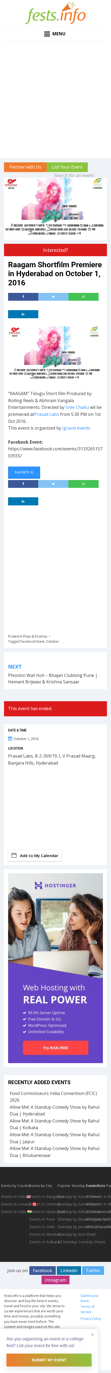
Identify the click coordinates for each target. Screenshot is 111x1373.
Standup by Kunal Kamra (71, 1196)
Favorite (22, 472)
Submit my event (49, 1360)
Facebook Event (32, 641)
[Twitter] (53, 297)
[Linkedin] (23, 314)
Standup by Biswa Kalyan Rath (71, 1219)
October (52, 641)
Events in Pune (42, 1219)
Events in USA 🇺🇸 (14, 1196)
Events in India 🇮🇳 (14, 1211)
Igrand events (76, 428)
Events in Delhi (42, 1226)
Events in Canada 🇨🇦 (14, 1204)
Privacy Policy (91, 1318)
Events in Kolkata (43, 1241)
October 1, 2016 (26, 738)
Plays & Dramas (35, 636)
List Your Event (67, 167)
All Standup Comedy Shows (71, 1241)
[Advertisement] (55, 100)
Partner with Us (25, 167)
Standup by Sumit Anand (71, 1204)
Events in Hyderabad (43, 1211)
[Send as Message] (83, 297)
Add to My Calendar (39, 855)
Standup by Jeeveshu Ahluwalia (71, 1226)
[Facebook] (23, 297)
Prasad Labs (46, 414)
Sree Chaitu (77, 407)
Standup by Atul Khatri (71, 1234)
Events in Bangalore (43, 1196)
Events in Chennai (43, 1204)
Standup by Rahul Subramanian (71, 1211)
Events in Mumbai (43, 1234)
